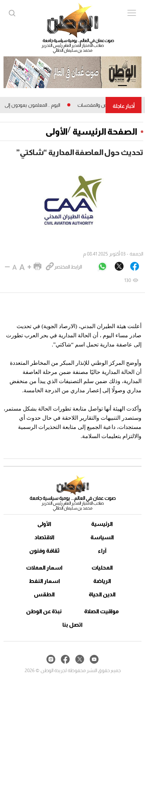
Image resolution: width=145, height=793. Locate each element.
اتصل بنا (72, 625)
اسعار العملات (44, 568)
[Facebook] (135, 267)
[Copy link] (49, 267)
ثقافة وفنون (44, 551)
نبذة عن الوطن (44, 611)
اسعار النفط (44, 581)
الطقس (44, 594)
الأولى (56, 131)
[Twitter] (119, 267)
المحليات (102, 568)
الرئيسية (102, 524)
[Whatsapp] (102, 267)
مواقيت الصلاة (101, 611)
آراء (102, 551)
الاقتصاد (44, 537)
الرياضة (102, 581)
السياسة (102, 537)
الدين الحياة (102, 594)
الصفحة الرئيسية (104, 131)
